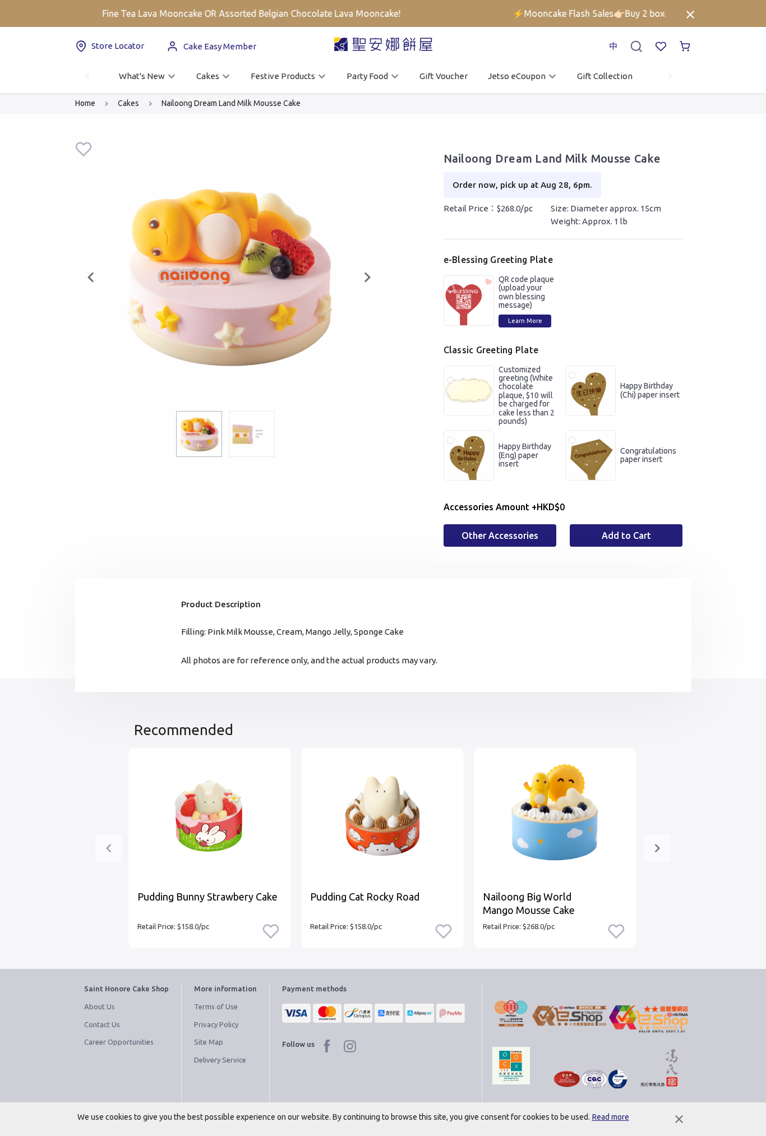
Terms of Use (216, 1006)
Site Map (208, 1042)
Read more (610, 1116)
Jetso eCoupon (517, 76)
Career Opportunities (119, 1042)
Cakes (207, 76)
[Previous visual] (90, 277)
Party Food (367, 76)
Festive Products (283, 76)
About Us (99, 1006)
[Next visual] (367, 277)
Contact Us (102, 1024)
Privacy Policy (216, 1024)
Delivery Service (220, 1060)
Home (85, 103)
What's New (142, 76)
